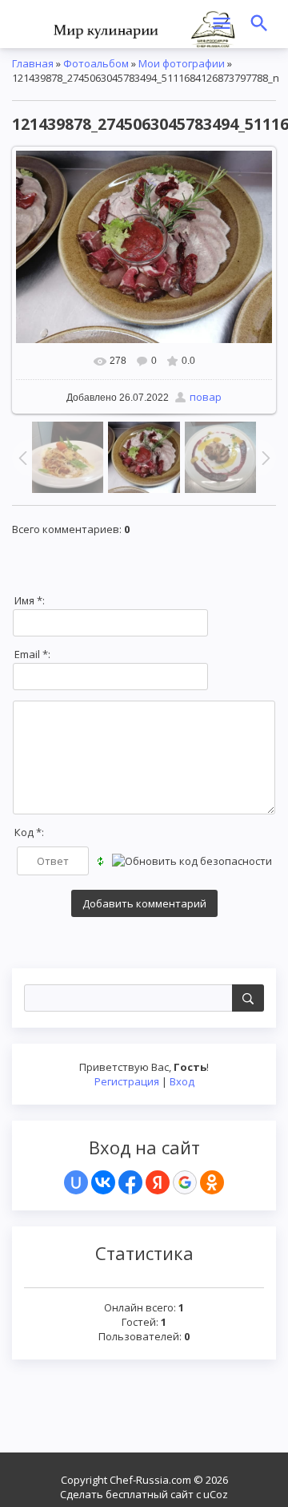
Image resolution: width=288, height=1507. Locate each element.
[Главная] (144, 28)
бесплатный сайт (150, 1494)
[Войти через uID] (76, 1182)
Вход (182, 1081)
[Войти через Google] (185, 1182)
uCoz (215, 1494)
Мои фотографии (181, 63)
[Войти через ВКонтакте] (103, 1182)
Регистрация (126, 1081)
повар (206, 397)
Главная (33, 63)
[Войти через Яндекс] (158, 1182)
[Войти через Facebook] (130, 1182)
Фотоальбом (96, 63)
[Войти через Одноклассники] (212, 1182)
